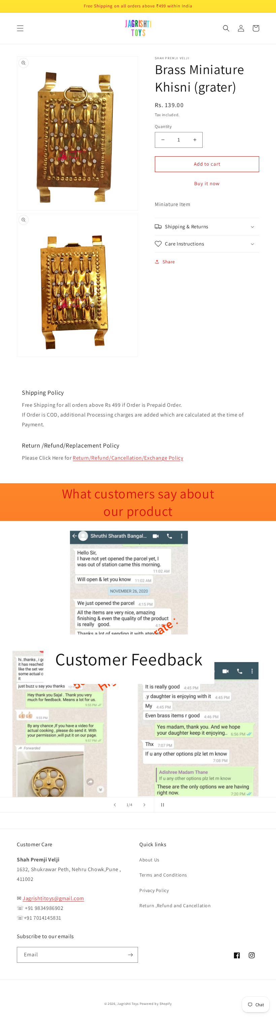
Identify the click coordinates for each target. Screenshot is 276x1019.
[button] (20, 28)
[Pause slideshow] (161, 804)
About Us (149, 860)
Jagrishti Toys (128, 1003)
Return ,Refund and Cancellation (175, 905)
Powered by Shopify (156, 1003)
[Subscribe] (130, 955)
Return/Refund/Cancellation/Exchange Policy (128, 457)
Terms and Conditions (163, 875)
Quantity (163, 126)
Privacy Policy (154, 890)
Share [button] (169, 262)
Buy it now (207, 183)
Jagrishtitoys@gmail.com (53, 898)
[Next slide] (144, 804)
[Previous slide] (114, 804)
